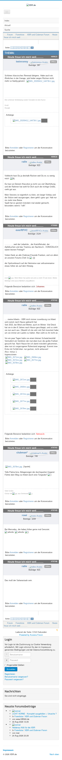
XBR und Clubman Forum (38, 35)
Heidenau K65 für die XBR (23, 727)
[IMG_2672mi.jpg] (13, 360)
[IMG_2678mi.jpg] (13, 363)
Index (7, 21)
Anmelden (14, 148)
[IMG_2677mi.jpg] (32, 360)
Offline (53, 62)
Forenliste (20, 35)
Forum (10, 35)
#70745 (54, 510)
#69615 (54, 57)
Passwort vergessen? (14, 679)
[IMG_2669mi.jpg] (32, 357)
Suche (7, 30)
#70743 (54, 448)
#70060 (54, 225)
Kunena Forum (36, 634)
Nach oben (54, 754)
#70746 (54, 561)
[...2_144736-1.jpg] (40, 81)
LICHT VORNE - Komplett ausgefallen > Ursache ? (34, 713)
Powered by (24, 634)
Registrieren (28, 148)
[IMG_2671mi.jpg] (13, 357)
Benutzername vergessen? (16, 676)
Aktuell (8, 25)
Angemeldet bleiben (15, 665)
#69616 (54, 157)
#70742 (54, 300)
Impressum (8, 750)
